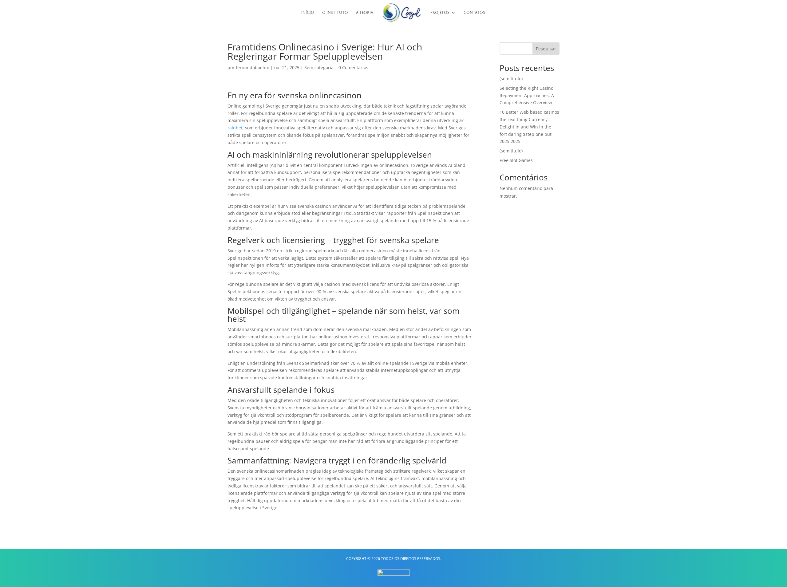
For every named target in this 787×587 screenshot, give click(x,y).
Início (307, 12)
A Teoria (364, 12)
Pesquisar (546, 49)
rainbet (235, 128)
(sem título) (511, 78)
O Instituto (335, 12)
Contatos (474, 12)
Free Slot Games (516, 160)
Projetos (439, 12)
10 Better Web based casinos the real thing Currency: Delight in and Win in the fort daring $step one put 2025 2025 (529, 126)
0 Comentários (353, 67)
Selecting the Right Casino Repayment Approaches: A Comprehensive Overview (527, 95)
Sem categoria (319, 67)
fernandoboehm (252, 67)
